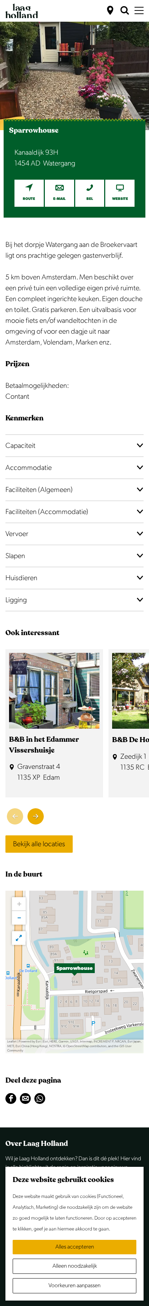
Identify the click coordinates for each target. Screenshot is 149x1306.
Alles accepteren (74, 1246)
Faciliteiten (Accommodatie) (46, 512)
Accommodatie (28, 467)
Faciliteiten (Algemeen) (39, 489)
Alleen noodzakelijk (74, 1266)
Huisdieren (21, 578)
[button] (74, 972)
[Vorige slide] (15, 816)
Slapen (15, 556)
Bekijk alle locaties (39, 844)
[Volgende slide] (35, 816)
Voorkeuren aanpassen (74, 1285)
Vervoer (16, 534)
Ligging (16, 600)
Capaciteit (20, 445)
